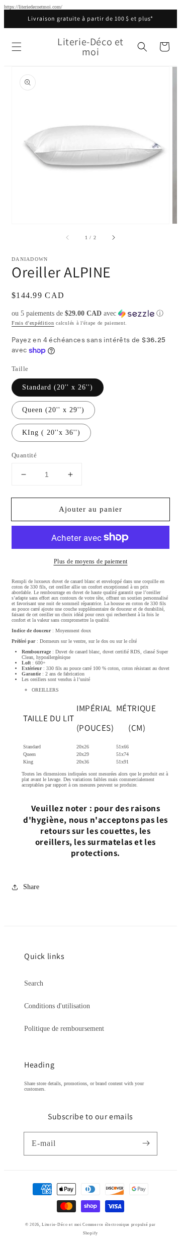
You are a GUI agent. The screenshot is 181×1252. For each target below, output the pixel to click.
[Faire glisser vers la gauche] (68, 238)
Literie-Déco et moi (62, 1224)
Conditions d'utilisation (57, 1006)
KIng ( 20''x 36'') (51, 432)
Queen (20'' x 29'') (53, 410)
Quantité (24, 455)
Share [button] (31, 887)
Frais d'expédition (33, 323)
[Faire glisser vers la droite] (113, 238)
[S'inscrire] (146, 1143)
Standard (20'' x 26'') (57, 387)
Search (33, 983)
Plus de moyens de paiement (91, 561)
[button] (17, 47)
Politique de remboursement (64, 1028)
